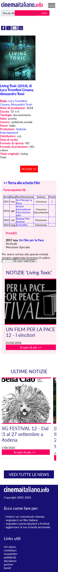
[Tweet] (9, 29)
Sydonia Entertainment (13, 130)
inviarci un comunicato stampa (25, 516)
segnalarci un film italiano (22, 520)
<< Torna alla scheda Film (21, 183)
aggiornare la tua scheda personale (28, 527)
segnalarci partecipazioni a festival (27, 523)
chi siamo (10, 546)
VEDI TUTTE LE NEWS (29, 474)
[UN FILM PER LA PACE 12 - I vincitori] (31, 302)
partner (8, 564)
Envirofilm (22, 224)
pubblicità (10, 557)
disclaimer (10, 561)
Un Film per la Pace (31, 240)
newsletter (11, 554)
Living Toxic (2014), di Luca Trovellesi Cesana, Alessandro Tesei (17, 90)
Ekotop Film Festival (23, 220)
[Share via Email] (15, 29)
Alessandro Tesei (21, 104)
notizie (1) (29, 169)
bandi (7, 568)
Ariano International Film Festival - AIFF (24, 211)
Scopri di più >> (31, 347)
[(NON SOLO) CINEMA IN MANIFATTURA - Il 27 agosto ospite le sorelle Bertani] (31, 401)
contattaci (10, 550)
